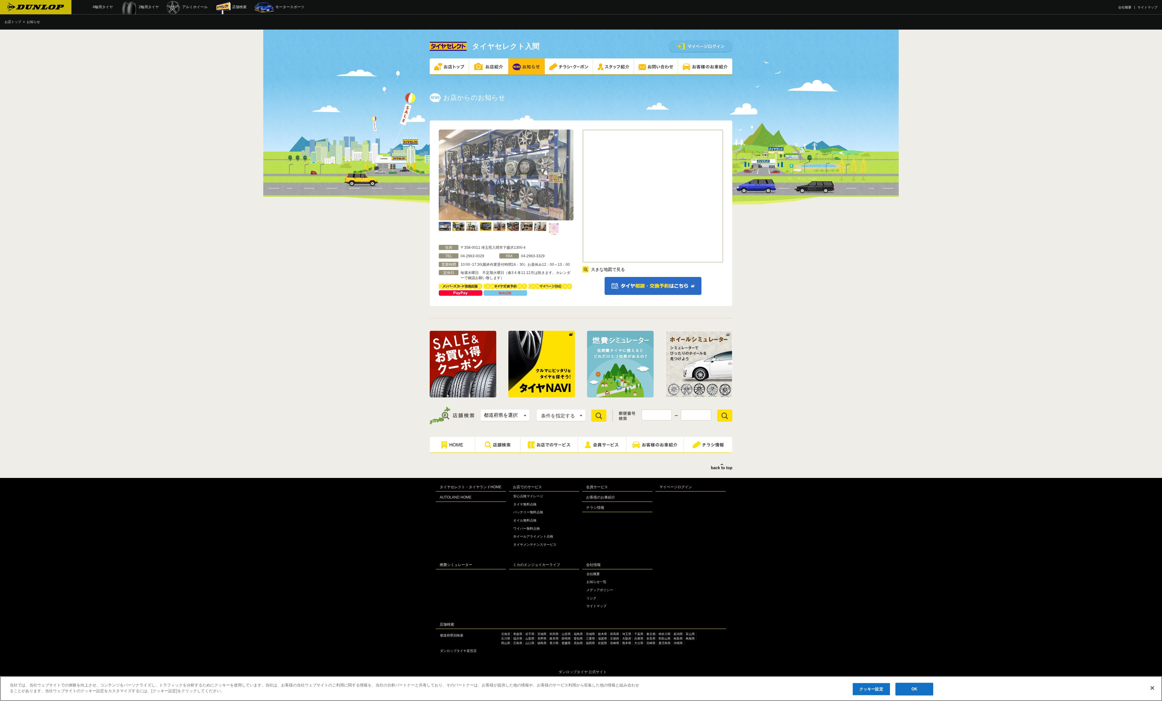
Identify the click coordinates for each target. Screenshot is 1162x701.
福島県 (578, 634)
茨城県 (590, 634)
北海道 (505, 634)
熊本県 (626, 643)
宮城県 (542, 634)
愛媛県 (566, 643)
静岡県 (566, 638)
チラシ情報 (595, 507)
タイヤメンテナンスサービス (534, 544)
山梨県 (529, 638)
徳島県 (542, 643)
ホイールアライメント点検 (533, 536)
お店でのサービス (527, 487)
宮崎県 (650, 643)
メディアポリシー (599, 590)
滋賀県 (602, 638)
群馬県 (614, 634)
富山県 (690, 634)
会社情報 (593, 565)
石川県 (505, 638)
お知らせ (33, 22)
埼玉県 (626, 634)
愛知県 (578, 638)
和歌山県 (664, 638)
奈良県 (650, 638)
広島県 (517, 643)
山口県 (529, 643)
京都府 (614, 638)
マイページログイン (675, 487)
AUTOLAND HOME (455, 497)
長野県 (542, 638)
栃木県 (602, 634)
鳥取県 (678, 638)
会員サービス (597, 487)
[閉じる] (1152, 688)
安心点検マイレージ (528, 496)
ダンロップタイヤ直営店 (458, 651)
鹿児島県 (664, 643)
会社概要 (1124, 7)
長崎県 (614, 643)
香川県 (554, 643)
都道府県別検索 (451, 635)
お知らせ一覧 (596, 582)
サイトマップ (1147, 7)
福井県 (517, 638)
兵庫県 (638, 638)
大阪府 (626, 638)
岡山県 (505, 643)
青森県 (517, 634)
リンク (591, 598)
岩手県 (529, 634)
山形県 (566, 634)
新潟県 (678, 634)
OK (914, 689)
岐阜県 (554, 638)
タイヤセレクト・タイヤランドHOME (470, 487)
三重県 (590, 638)
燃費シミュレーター (456, 565)
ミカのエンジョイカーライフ (536, 565)
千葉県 (638, 634)
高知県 (578, 643)
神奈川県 (664, 634)
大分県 (638, 643)
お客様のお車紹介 (600, 497)
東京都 (650, 634)
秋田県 (554, 634)
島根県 (690, 638)
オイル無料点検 (525, 520)
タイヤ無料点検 (525, 504)
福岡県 (590, 643)
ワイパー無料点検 (526, 528)
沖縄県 (678, 643)
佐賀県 (602, 643)
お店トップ (13, 22)
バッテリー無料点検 (528, 512)
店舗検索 (447, 624)
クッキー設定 (871, 689)
